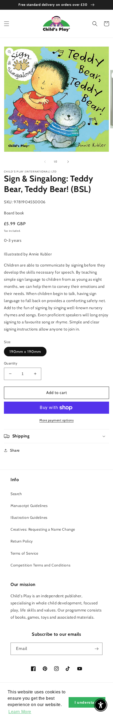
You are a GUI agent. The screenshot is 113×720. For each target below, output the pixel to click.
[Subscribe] (96, 649)
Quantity (10, 363)
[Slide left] (45, 161)
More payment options (56, 420)
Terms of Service (24, 553)
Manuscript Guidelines (29, 505)
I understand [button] (87, 702)
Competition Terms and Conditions (40, 565)
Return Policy (22, 541)
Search (16, 493)
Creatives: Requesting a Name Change (43, 529)
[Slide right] (68, 161)
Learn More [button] (19, 711)
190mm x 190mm (25, 351)
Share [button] (15, 450)
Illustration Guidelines (29, 517)
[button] (6, 23)
